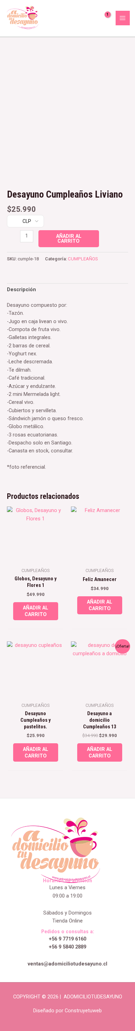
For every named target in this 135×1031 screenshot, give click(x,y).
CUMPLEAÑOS (83, 258)
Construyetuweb (83, 1010)
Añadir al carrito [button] (35, 611)
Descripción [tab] (21, 289)
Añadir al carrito (68, 238)
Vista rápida (35, 557)
